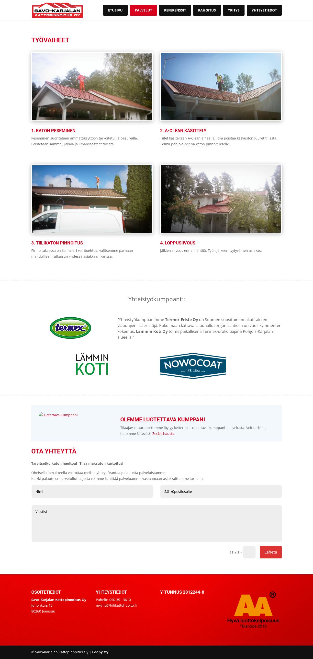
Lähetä (271, 552)
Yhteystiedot (264, 10)
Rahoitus (207, 10)
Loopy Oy (100, 652)
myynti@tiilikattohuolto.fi (116, 605)
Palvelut (143, 10)
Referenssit (175, 10)
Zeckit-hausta (163, 433)
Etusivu (115, 10)
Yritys (234, 10)
